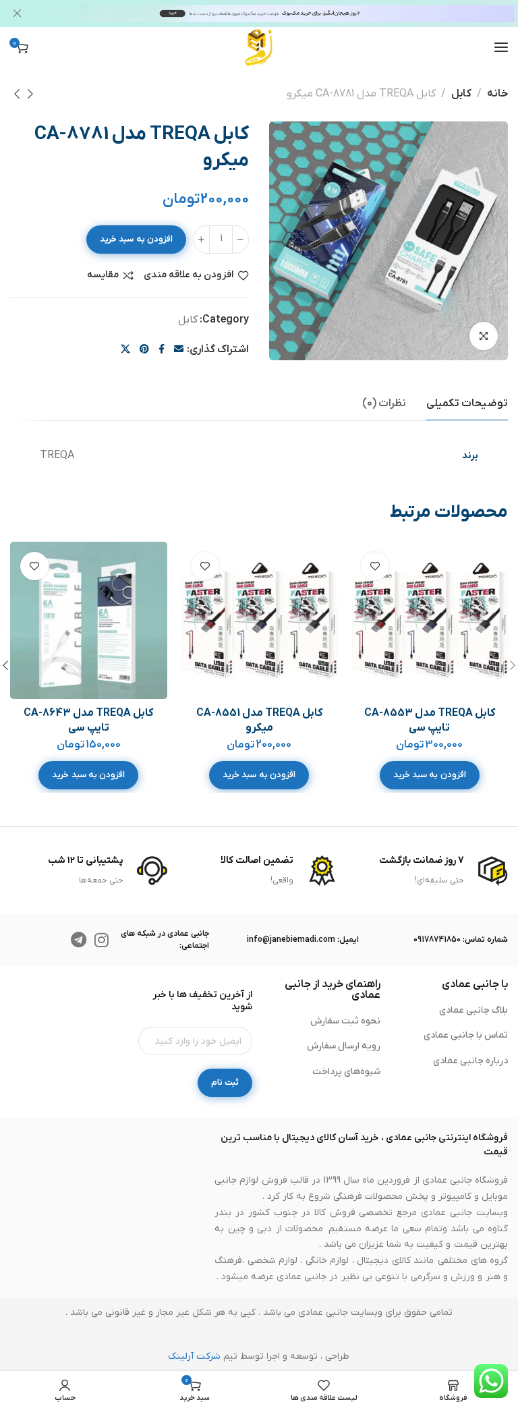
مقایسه (103, 275)
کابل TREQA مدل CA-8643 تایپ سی (88, 720)
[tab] (467, 403)
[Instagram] (102, 940)
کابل (461, 94)
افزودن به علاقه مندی (189, 275)
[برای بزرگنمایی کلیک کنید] (483, 336)
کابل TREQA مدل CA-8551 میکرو (259, 720)
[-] (240, 239)
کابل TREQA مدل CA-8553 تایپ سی (429, 720)
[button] (430, 775)
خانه (497, 94)
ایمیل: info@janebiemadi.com (303, 939)
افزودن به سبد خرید (136, 239)
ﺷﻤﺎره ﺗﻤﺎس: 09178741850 (460, 939)
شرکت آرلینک (194, 1356)
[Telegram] (79, 940)
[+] (201, 239)
